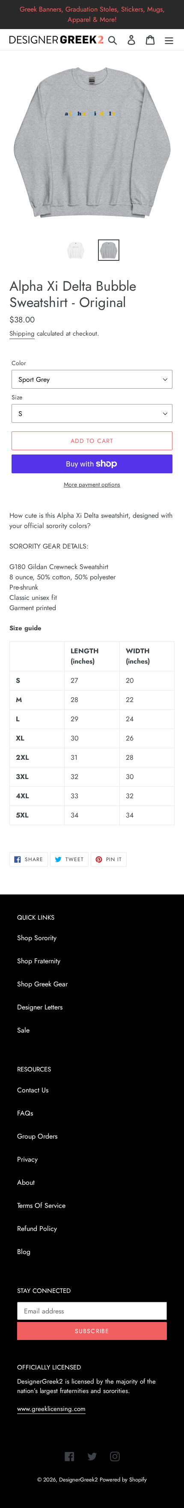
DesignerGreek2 (78, 1480)
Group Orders (37, 1136)
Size (17, 397)
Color (19, 363)
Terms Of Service (41, 1205)
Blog (23, 1252)
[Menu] (169, 39)
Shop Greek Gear (42, 984)
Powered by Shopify (123, 1480)
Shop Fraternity (38, 961)
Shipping (22, 333)
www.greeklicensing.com (51, 1409)
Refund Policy (37, 1229)
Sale (23, 1030)
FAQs (25, 1113)
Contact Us (32, 1090)
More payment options (92, 484)
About (26, 1182)
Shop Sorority (36, 938)
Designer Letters (39, 1007)
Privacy (27, 1159)
